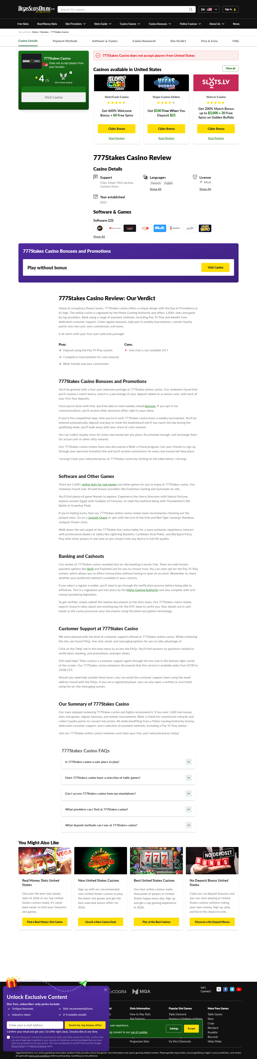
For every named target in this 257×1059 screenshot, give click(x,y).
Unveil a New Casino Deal (100, 922)
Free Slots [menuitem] (23, 24)
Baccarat (213, 1037)
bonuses (150, 406)
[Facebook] (225, 989)
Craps (211, 1023)
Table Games (215, 1014)
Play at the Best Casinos (156, 922)
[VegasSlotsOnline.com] (36, 9)
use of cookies (139, 1032)
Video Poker (215, 1041)
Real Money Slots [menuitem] (47, 24)
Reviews (44, 32)
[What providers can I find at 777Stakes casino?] (189, 809)
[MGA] (141, 991)
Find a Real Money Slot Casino (45, 922)
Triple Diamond (177, 1014)
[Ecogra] (115, 991)
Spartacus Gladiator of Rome (185, 1019)
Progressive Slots (139, 1041)
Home (35, 32)
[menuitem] (75, 24)
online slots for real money (99, 484)
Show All (155, 189)
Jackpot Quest (97, 517)
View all (230, 68)
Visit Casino (54, 97)
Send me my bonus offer (85, 1025)
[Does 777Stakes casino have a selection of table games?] (189, 778)
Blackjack (213, 1028)
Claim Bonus (116, 128)
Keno (211, 1019)
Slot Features (137, 1019)
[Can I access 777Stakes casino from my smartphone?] (189, 793)
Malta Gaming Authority (142, 590)
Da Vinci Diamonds (180, 1041)
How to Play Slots (140, 1014)
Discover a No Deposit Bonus (212, 922)
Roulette (212, 1032)
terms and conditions (39, 1055)
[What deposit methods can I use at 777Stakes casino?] (189, 825)
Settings (174, 1028)
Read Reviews (117, 138)
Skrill (90, 569)
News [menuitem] (236, 24)
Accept (191, 1028)
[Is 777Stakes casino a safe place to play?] (189, 762)
